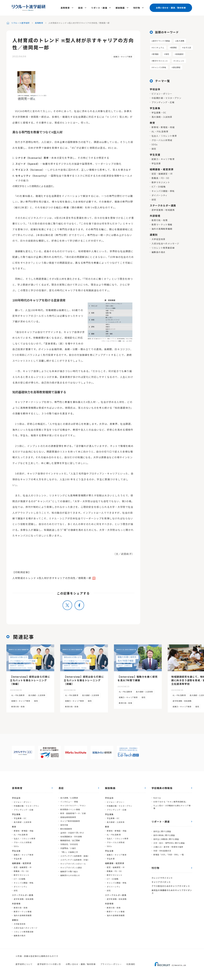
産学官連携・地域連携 (163, 209)
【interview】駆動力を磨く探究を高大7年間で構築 (138, 678)
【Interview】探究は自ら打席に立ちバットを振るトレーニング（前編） (84, 680)
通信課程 (176, 67)
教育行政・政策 (160, 220)
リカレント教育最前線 (163, 247)
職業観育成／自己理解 (70, 840)
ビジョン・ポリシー (162, 93)
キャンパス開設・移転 (163, 190)
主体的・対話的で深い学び (72, 832)
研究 (154, 199)
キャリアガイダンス (161, 882)
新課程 (174, 47)
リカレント (179, 60)
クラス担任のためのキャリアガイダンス (171, 886)
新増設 (156, 54)
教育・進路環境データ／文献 (73, 813)
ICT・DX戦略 (159, 186)
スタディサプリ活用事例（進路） (75, 856)
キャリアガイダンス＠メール (73, 863)
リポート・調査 (99, 7)
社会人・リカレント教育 (164, 135)
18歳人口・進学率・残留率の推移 (168, 847)
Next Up (157, 797)
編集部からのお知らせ (70, 875)
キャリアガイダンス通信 (71, 867)
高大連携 (180, 41)
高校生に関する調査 (162, 831)
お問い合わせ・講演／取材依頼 (171, 7)
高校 (80, 7)
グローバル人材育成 (162, 140)
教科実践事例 (66, 828)
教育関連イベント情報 (70, 809)
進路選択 (180, 54)
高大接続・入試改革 (162, 116)
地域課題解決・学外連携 (71, 836)
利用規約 (130, 964)
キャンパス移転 (159, 67)
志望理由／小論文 (68, 848)
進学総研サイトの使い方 (49, 964)
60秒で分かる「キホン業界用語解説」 (170, 801)
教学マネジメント (160, 60)
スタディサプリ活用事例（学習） (75, 859)
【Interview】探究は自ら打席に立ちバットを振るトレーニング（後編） (30, 680)
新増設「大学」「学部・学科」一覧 (168, 854)
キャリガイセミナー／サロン (73, 805)
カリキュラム (158, 47)
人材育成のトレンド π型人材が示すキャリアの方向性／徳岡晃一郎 (51, 578)
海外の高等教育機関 (162, 228)
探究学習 (64, 825)
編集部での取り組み (69, 871)
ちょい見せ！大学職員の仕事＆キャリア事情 (172, 806)
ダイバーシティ (160, 195)
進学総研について (24, 964)
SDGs (155, 144)
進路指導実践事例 (68, 817)
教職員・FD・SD (160, 177)
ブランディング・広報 (163, 102)
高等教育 (65, 7)
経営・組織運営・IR (162, 173)
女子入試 (187, 47)
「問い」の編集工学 (69, 852)
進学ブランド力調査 (161, 41)
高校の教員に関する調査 (164, 835)
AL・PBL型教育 (160, 131)
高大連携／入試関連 (69, 797)
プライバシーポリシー (111, 964)
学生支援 (156, 163)
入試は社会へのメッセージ (165, 243)
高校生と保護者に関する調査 (166, 839)
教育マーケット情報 (162, 224)
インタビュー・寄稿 (69, 801)
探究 (167, 54)
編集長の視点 (158, 252)
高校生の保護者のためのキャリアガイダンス (172, 892)
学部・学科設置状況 (162, 850)
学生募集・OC (159, 112)
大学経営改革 (158, 239)
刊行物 (136, 7)
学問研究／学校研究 (69, 844)
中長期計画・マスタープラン (166, 97)
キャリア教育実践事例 (70, 821)
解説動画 (120, 7)
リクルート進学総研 (20, 22)
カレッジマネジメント (162, 877)
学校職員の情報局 (162, 788)
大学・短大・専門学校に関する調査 (169, 843)
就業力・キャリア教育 (122, 56)
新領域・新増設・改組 (163, 127)
